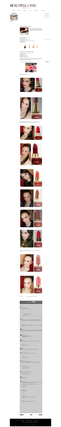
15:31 (24, 348)
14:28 (23, 365)
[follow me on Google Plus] (46, 15)
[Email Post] (31, 301)
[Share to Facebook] (34, 301)
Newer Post (22, 414)
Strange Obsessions (24, 368)
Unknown (23, 356)
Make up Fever (33, 302)
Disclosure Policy (29, 420)
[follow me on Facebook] (46, 13)
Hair (30, 10)
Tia (22, 324)
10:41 (23, 318)
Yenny (22, 334)
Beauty (19, 10)
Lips (28, 302)
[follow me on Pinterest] (47, 14)
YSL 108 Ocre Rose (31, 272)
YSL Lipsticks (25, 296)
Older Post (40, 414)
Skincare (24, 10)
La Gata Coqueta (24, 352)
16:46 (27, 352)
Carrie (22, 348)
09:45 (25, 360)
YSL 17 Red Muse (31, 92)
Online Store (36, 10)
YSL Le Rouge (31, 140)
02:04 (25, 356)
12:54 (25, 400)
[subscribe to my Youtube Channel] (49, 15)
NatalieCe (23, 360)
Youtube (43, 10)
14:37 (24, 334)
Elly (22, 365)
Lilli (22, 318)
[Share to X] (33, 301)
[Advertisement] (31, 19)
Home (13, 10)
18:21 (25, 396)
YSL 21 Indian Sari (31, 187)
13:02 (23, 324)
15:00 (32, 371)
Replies (23, 312)
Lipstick (30, 302)
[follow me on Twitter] (49, 13)
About (22, 420)
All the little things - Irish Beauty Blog (27, 371)
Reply (23, 316)
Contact (36, 420)
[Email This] (32, 301)
